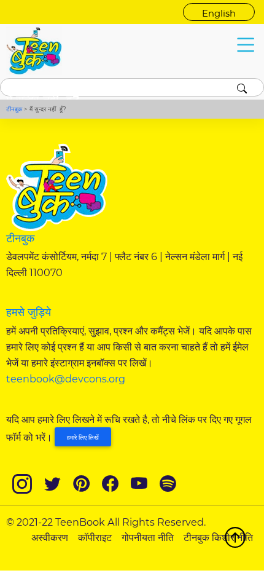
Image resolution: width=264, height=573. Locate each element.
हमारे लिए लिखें (83, 437)
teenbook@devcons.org (65, 379)
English (219, 13)
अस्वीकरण (49, 537)
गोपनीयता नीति (148, 537)
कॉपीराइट (95, 537)
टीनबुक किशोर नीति (218, 537)
